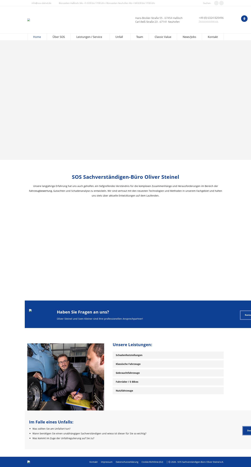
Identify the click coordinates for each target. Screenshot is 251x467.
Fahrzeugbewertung (40, 190)
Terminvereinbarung (208, 21)
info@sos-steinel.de (41, 3)
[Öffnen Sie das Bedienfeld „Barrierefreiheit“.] (244, 18)
